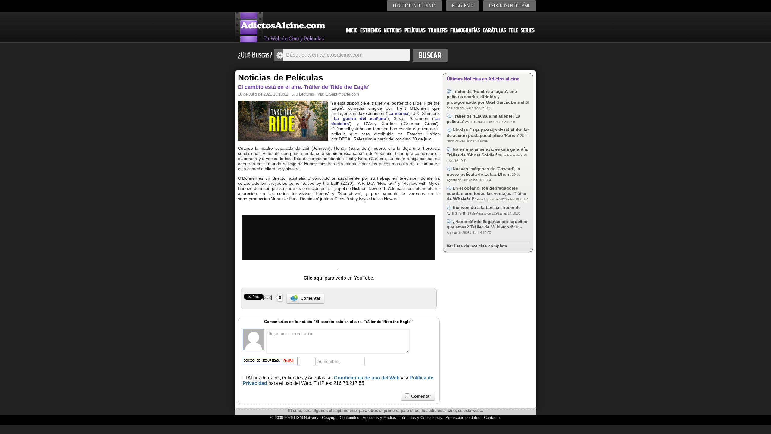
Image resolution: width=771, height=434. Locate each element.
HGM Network (306, 417)
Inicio (351, 30)
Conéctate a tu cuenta (414, 5)
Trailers (438, 30)
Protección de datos (462, 417)
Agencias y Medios (379, 417)
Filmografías (465, 30)
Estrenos (370, 30)
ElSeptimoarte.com (342, 94)
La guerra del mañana (360, 118)
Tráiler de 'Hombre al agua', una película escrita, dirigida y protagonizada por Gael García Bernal (486, 97)
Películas (415, 30)
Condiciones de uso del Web (367, 377)
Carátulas (494, 30)
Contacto (492, 417)
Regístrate (462, 5)
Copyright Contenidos (340, 417)
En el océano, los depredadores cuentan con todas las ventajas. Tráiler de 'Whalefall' (486, 193)
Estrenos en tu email (509, 5)
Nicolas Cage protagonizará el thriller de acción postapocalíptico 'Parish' (488, 132)
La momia (398, 113)
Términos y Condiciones (421, 417)
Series (528, 30)
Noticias (393, 30)
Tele (513, 30)
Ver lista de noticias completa (477, 246)
